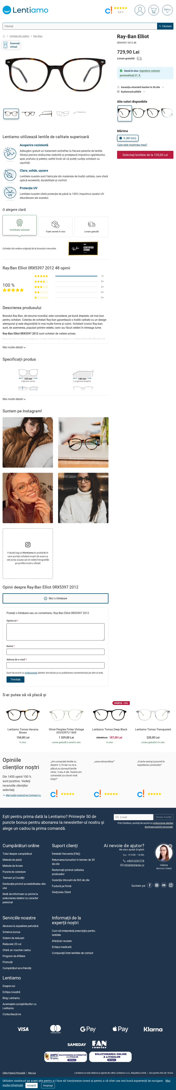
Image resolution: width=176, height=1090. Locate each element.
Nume (11, 646)
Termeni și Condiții (13, 878)
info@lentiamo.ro (134, 865)
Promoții (8, 962)
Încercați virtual (15, 45)
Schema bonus (11, 932)
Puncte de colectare (14, 872)
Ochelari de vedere (19, 36)
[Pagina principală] (4, 36)
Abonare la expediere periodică (20, 926)
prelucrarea (31, 672)
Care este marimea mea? (132, 145)
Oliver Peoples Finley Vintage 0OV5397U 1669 (66, 731)
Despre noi (9, 986)
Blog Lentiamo (11, 998)
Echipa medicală (61, 947)
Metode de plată (12, 860)
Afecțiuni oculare (62, 941)
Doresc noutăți (164, 817)
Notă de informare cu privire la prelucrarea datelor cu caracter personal (20, 898)
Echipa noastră (11, 992)
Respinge (48, 1085)
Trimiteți (15, 679)
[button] (11, 114)
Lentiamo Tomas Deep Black (109, 729)
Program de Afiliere (14, 956)
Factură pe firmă (61, 886)
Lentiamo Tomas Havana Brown (23, 731)
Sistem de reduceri (13, 938)
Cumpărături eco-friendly (17, 968)
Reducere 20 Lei (12, 944)
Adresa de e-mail (17, 659)
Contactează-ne (12, 1014)
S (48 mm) (129, 138)
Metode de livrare (13, 866)
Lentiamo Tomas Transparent (153, 729)
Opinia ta (12, 620)
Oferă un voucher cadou (17, 950)
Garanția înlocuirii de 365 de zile (70, 880)
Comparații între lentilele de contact (72, 953)
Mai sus (32, 1072)
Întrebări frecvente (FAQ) (66, 854)
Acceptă (31, 1085)
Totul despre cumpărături (17, 854)
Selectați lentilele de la (145, 155)
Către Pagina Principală (14, 1072)
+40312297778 (135, 860)
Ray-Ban (37, 36)
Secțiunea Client (61, 892)
